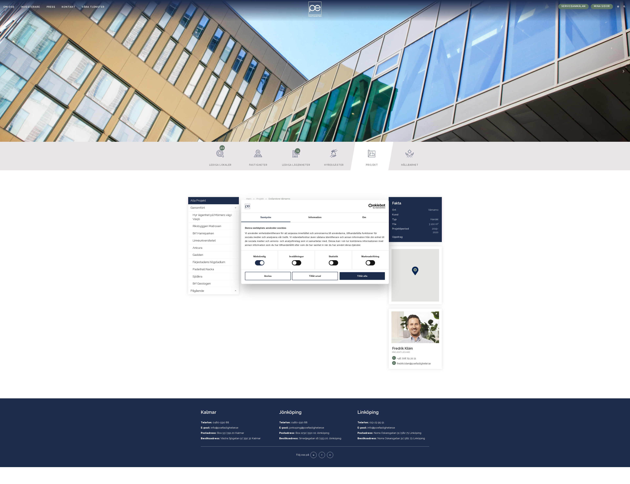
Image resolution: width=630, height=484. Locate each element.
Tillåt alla (362, 275)
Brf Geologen (202, 283)
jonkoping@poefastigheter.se (306, 427)
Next (623, 73)
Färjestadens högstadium (209, 262)
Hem (248, 198)
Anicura (197, 247)
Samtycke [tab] (265, 217)
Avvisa (268, 275)
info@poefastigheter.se (224, 427)
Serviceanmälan (573, 6)
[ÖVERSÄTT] (617, 6)
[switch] (296, 262)
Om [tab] (364, 217)
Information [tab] (315, 217)
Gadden (198, 254)
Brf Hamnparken (203, 233)
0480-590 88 (221, 422)
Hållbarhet (409, 165)
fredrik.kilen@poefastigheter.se (414, 363)
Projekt (372, 165)
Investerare (30, 6)
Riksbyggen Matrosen (207, 226)
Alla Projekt (198, 200)
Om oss (8, 6)
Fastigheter (258, 165)
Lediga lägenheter (296, 157)
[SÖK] (624, 6)
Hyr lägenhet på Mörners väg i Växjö (212, 217)
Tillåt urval (315, 275)
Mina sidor (602, 6)
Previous (6, 73)
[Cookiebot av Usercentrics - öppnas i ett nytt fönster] (371, 206)
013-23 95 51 (376, 422)
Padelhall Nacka (203, 269)
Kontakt (68, 6)
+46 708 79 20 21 (406, 358)
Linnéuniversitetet (204, 240)
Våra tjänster (93, 6)
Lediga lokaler (220, 156)
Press (51, 6)
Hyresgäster (334, 165)
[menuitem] (617, 6)
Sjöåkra (197, 276)
